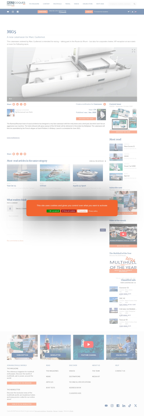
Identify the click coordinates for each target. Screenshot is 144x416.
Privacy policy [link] (93, 211)
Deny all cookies (69, 211)
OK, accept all (54, 211)
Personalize (82, 211)
